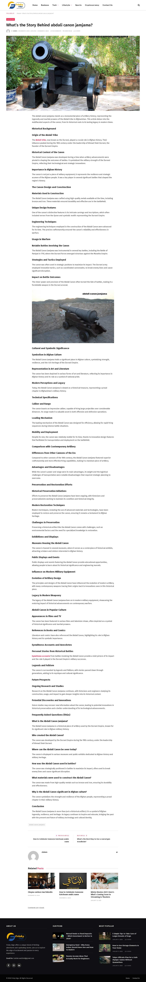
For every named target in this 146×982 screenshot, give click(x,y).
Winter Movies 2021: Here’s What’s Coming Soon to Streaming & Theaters (102, 894)
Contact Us (107, 5)
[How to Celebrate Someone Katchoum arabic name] (73, 881)
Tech (54, 5)
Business (45, 5)
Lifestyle (66, 5)
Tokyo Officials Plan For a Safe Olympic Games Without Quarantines (124, 959)
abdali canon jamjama (37, 825)
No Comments (56, 31)
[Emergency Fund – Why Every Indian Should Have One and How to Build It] (58, 947)
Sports (78, 5)
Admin (15, 31)
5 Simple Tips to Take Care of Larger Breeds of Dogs (124, 935)
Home (35, 5)
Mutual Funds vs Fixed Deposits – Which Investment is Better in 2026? (79, 936)
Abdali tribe (40, 140)
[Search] (138, 5)
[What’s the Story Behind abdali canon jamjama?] (73, 73)
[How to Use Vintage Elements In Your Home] (104, 948)
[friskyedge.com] (16, 5)
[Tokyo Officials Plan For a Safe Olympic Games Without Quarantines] (104, 960)
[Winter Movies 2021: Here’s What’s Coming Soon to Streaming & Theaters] (104, 881)
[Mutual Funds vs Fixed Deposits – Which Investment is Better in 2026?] (58, 936)
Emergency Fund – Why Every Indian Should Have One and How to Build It (79, 947)
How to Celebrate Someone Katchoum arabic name (71, 893)
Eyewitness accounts (41, 656)
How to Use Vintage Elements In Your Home (125, 946)
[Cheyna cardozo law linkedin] (41, 881)
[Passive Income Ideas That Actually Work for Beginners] (58, 958)
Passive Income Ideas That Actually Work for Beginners (77, 957)
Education (10, 19)
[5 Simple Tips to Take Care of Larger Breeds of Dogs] (104, 936)
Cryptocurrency (92, 5)
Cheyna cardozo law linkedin (40, 892)
